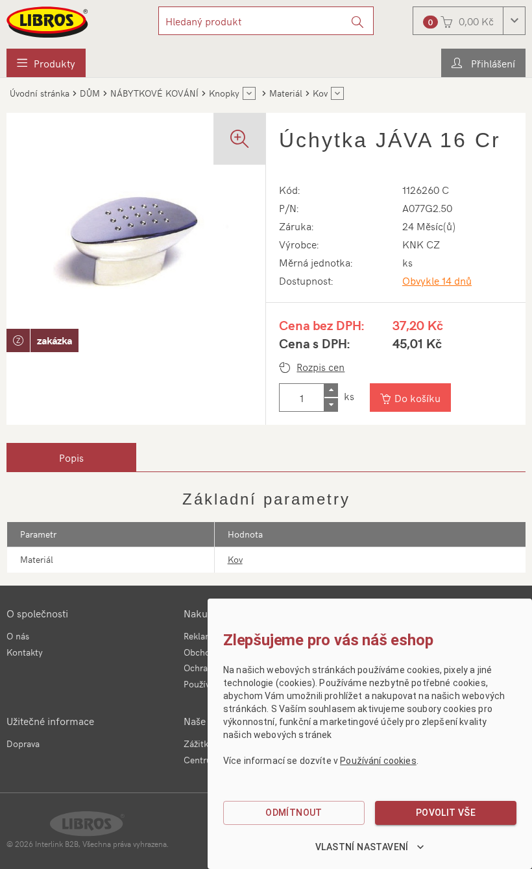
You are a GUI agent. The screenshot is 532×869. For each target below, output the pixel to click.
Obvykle (437, 280)
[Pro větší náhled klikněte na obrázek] (135, 242)
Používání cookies (378, 761)
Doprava (23, 743)
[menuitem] (46, 63)
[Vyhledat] (358, 20)
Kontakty (24, 652)
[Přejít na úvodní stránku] (48, 22)
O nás (17, 636)
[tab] (71, 457)
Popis (71, 457)
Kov (235, 559)
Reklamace (205, 636)
